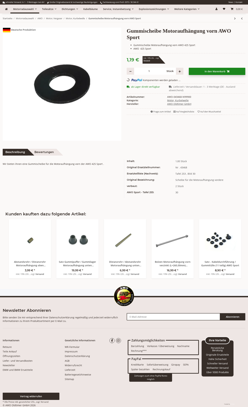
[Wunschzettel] (224, 8)
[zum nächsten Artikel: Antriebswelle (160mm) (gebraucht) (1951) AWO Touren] (234, 18)
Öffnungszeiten (11, 356)
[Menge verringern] (130, 71)
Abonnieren (232, 316)
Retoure (7, 347)
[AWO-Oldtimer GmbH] (6, 9)
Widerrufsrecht (73, 365)
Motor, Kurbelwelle (178, 100)
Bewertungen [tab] (44, 152)
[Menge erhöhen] (179, 71)
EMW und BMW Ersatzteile (18, 369)
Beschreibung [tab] (15, 152)
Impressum (71, 351)
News (230, 2)
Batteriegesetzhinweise (78, 374)
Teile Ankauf (10, 351)
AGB (67, 360)
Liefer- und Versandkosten (18, 360)
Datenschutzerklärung (61, 317)
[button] (216, 8)
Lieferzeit (70, 369)
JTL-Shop (232, 404)
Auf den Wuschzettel (210, 111)
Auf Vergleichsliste (185, 111)
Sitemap (69, 379)
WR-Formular (72, 347)
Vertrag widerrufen (31, 396)
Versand (146, 60)
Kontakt (239, 2)
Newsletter (9, 365)
